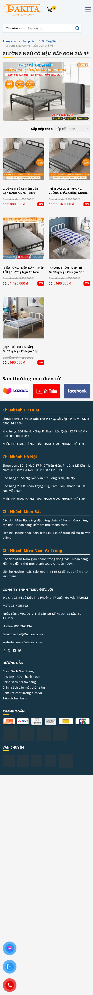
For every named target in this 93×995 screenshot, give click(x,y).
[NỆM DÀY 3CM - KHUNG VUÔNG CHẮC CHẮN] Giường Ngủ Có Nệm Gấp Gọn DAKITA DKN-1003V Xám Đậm (69, 191)
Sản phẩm (28, 41)
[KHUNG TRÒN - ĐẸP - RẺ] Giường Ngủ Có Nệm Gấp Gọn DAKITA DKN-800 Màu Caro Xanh (67, 270)
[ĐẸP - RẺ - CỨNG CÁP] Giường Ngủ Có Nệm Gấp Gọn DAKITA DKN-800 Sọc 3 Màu (21, 349)
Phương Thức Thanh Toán (21, 677)
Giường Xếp (49, 41)
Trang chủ (9, 41)
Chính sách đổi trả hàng (19, 682)
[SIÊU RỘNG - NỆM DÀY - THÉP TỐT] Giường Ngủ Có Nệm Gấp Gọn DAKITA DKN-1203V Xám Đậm (23, 270)
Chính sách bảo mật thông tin (24, 687)
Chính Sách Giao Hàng (18, 671)
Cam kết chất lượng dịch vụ (22, 693)
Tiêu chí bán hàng (15, 698)
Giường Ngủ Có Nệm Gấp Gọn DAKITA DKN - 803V (20, 191)
